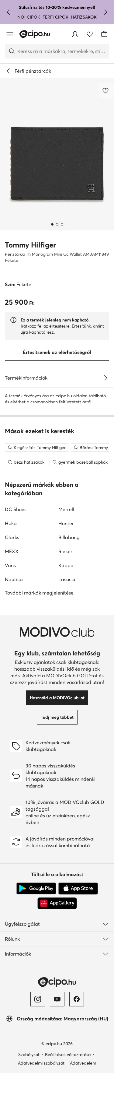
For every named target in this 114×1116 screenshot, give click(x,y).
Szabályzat (29, 1054)
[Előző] (8, 12)
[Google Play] (36, 889)
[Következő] (105, 12)
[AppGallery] (57, 903)
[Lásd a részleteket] (105, 377)
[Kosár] (104, 34)
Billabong (69, 537)
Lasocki (66, 579)
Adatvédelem (83, 1063)
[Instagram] (37, 999)
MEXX (12, 551)
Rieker (65, 551)
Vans (10, 565)
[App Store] (78, 889)
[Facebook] (76, 999)
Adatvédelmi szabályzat (41, 1063)
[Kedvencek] (89, 34)
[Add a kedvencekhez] (106, 90)
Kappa (66, 565)
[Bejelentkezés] (75, 34)
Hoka (11, 523)
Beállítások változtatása (68, 1054)
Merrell (66, 509)
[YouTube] (57, 999)
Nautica (14, 579)
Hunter (66, 523)
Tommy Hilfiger (30, 244)
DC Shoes (15, 509)
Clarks (12, 537)
